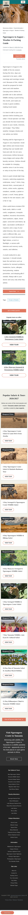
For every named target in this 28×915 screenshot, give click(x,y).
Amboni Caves (14, 837)
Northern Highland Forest (14, 851)
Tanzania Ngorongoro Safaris (18, 895)
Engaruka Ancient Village (14, 832)
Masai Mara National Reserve (14, 805)
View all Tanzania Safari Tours (13, 719)
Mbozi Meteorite (14, 829)
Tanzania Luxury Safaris (14, 781)
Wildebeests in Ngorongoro (14, 846)
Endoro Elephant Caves (14, 834)
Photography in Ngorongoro (14, 858)
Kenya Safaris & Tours (14, 784)
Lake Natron (14, 808)
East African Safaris (14, 789)
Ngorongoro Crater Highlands (14, 854)
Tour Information (14, 878)
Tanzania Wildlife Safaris (14, 776)
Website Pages (14, 885)
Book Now (7, 913)
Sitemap (15, 899)
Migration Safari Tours (14, 786)
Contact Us (14, 873)
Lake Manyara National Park (14, 803)
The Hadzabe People (14, 861)
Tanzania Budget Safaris (14, 779)
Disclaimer (20, 899)
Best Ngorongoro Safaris (14, 774)
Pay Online (14, 880)
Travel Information (18, 28)
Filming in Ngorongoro (14, 856)
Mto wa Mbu (14, 810)
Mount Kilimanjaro (14, 800)
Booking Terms (14, 875)
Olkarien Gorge (14, 825)
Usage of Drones (14, 849)
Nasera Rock (14, 827)
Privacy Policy (14, 883)
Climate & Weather (13, 300)
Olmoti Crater (14, 822)
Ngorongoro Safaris (8, 28)
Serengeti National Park (14, 798)
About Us (14, 870)
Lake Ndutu (14, 813)
